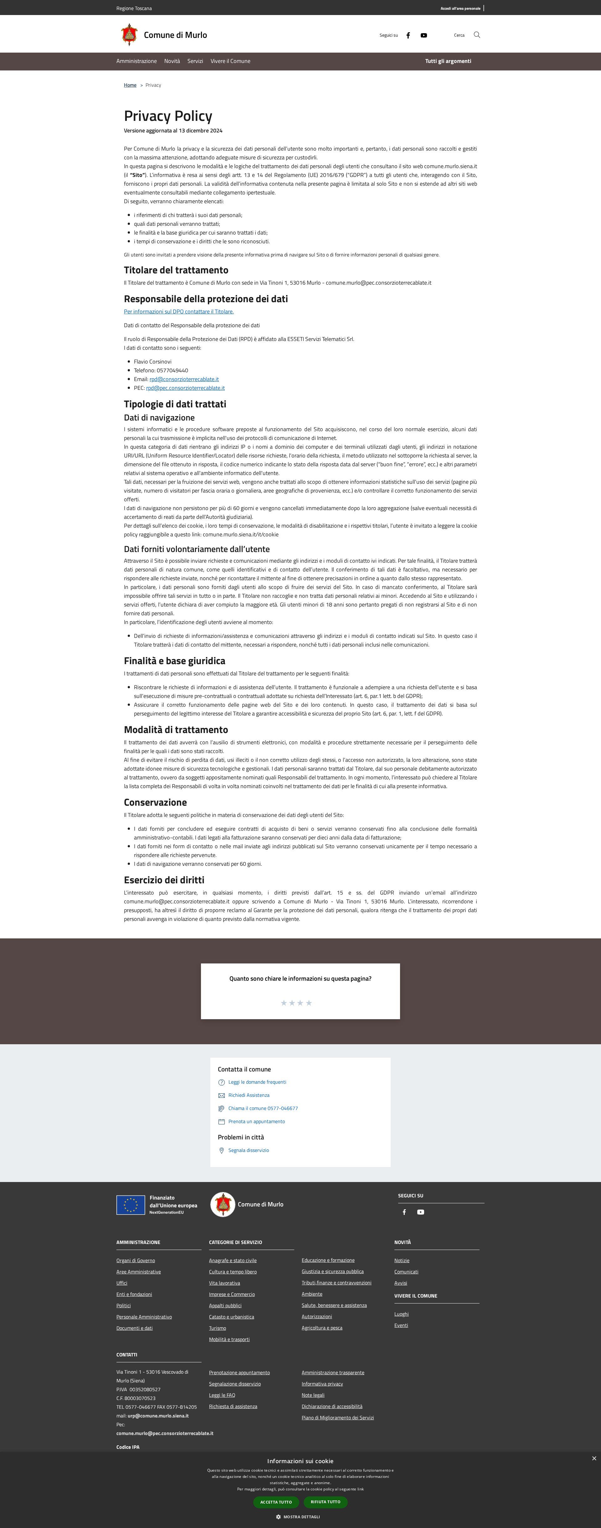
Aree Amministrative (138, 1271)
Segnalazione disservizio (235, 1383)
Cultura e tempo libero (233, 1271)
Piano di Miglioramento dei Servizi (338, 1417)
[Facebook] (405, 34)
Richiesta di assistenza (233, 1406)
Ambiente (312, 1294)
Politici (123, 1305)
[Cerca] (477, 34)
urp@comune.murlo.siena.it (158, 1415)
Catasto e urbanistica (231, 1316)
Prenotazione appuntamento (239, 1372)
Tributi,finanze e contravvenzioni (337, 1282)
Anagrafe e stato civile (233, 1260)
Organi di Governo (135, 1260)
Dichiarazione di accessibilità (332, 1406)
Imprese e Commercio (232, 1294)
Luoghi (401, 1314)
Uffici (121, 1283)
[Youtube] (421, 34)
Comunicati (406, 1271)
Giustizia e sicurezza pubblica (333, 1271)
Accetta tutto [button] (276, 1502)
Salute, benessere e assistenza (334, 1305)
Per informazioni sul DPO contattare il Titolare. (179, 311)
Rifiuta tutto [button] (326, 1502)
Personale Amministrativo (144, 1316)
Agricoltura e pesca (322, 1327)
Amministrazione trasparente (333, 1372)
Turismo (217, 1328)
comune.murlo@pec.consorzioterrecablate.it (164, 1433)
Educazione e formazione (328, 1260)
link (360, 1489)
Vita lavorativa (224, 1283)
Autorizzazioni (317, 1316)
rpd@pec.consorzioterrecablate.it (185, 388)
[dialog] (300, 1490)
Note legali (313, 1395)
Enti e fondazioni (134, 1294)
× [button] (594, 1458)
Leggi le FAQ (222, 1395)
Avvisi (400, 1283)
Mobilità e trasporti (229, 1339)
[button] (300, 1516)
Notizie (401, 1260)
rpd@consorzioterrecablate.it (184, 379)
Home (130, 85)
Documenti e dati (134, 1328)
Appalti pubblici (225, 1305)
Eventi (401, 1325)
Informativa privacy (322, 1383)
